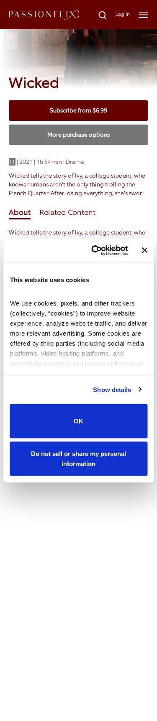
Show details (112, 389)
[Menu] (143, 14)
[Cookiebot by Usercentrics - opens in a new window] (95, 250)
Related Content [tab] (67, 212)
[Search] (98, 14)
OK (78, 421)
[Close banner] (144, 250)
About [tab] (20, 212)
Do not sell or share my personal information (78, 458)
